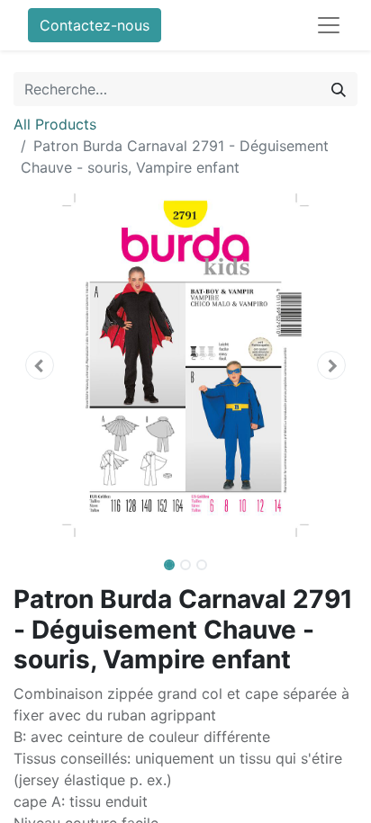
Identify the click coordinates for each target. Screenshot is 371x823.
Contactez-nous (94, 25)
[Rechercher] (338, 89)
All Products (55, 124)
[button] (39, 365)
